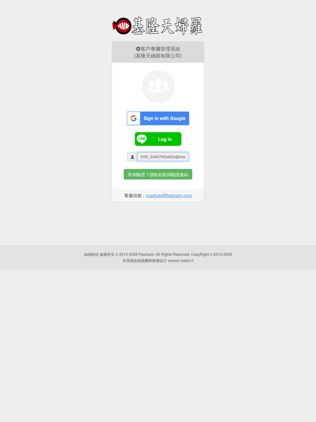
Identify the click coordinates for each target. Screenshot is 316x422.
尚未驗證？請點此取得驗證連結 (158, 174)
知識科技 (91, 254)
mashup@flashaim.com (169, 195)
